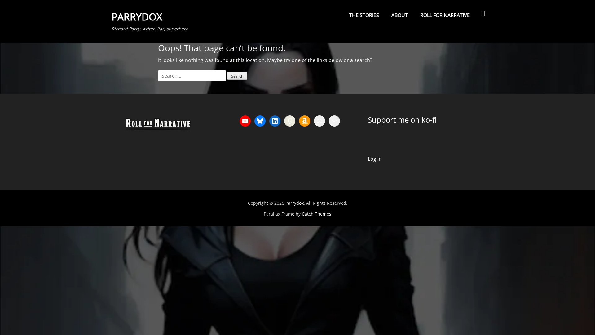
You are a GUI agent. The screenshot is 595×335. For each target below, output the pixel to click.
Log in (375, 158)
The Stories (364, 15)
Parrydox (137, 16)
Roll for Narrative (445, 15)
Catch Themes (316, 214)
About (399, 15)
